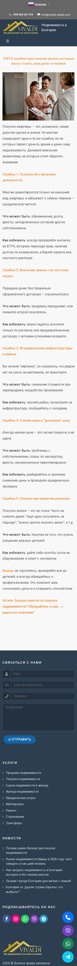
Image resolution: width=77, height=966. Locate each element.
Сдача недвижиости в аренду (27, 785)
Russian (40, 4)
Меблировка (15, 804)
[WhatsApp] (25, 919)
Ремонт (11, 810)
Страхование (15, 817)
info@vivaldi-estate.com (55, 14)
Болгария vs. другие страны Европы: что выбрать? (34, 889)
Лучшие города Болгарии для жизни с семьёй (38, 881)
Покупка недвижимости (23, 779)
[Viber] (34, 919)
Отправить (21, 739)
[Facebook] (6, 919)
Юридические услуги (21, 798)
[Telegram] (43, 919)
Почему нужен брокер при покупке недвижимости (30, 850)
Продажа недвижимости (23, 773)
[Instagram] (16, 919)
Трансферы (14, 823)
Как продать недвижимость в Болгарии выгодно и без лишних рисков (34, 872)
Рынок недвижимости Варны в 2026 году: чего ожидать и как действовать (39, 861)
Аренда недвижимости (22, 791)
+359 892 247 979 (22, 14)
